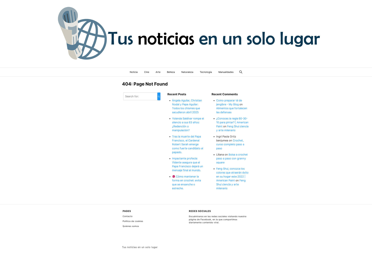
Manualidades (226, 72)
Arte (158, 72)
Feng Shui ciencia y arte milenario (231, 184)
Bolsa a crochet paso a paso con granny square (232, 158)
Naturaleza (187, 72)
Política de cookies (133, 221)
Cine (146, 72)
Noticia (134, 72)
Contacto (128, 216)
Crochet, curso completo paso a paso (230, 144)
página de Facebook (200, 219)
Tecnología (206, 72)
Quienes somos (131, 226)
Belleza (171, 72)
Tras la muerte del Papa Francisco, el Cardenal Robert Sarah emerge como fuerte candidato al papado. (187, 144)
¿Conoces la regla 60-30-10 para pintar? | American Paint (232, 122)
